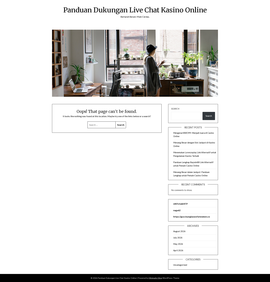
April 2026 (178, 250)
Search (175, 108)
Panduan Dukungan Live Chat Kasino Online (135, 10)
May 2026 (178, 244)
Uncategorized (180, 265)
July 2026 (177, 237)
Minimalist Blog (155, 278)
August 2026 (179, 231)
